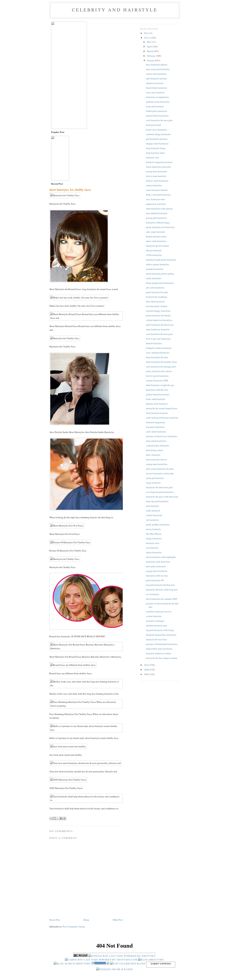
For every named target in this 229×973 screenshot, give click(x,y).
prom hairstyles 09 (155, 580)
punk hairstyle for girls (157, 292)
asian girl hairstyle (155, 106)
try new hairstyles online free (160, 473)
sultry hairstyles (153, 278)
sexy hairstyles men (155, 199)
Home (86, 919)
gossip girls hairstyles (156, 217)
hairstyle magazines (155, 422)
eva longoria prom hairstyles (160, 492)
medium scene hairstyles (158, 101)
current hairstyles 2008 (157, 380)
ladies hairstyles (154, 552)
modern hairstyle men (156, 625)
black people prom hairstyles (160, 282)
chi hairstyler (152, 519)
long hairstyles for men (157, 357)
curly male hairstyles (156, 431)
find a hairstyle (153, 454)
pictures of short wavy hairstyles (161, 436)
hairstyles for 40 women (157, 245)
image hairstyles (154, 538)
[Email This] (51, 818)
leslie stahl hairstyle (155, 399)
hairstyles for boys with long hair (161, 589)
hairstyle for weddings (156, 296)
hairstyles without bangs (158, 222)
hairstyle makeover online (158, 653)
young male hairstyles (156, 171)
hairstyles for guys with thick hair (162, 496)
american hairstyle (155, 83)
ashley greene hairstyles (157, 264)
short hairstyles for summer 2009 (161, 598)
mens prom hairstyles (156, 440)
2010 (147, 665)
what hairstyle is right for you (160, 385)
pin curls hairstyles (155, 287)
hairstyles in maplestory (157, 97)
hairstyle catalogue (155, 620)
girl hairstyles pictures (156, 138)
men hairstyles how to (156, 459)
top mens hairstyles (155, 427)
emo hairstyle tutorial (156, 78)
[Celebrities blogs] (127, 963)
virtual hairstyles (154, 515)
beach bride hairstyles (156, 87)
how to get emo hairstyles (158, 338)
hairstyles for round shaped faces (161, 408)
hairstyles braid (153, 125)
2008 (147, 674)
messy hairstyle (153, 529)
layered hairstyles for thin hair (160, 584)
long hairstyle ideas (155, 152)
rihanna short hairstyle (157, 403)
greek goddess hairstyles (158, 524)
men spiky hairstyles (156, 566)
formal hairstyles (154, 343)
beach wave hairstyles (156, 129)
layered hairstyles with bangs (160, 630)
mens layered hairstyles (157, 501)
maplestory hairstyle (156, 204)
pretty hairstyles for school (159, 371)
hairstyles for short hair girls (159, 487)
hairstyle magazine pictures (159, 162)
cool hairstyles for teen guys (159, 334)
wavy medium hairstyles (157, 352)
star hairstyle (152, 547)
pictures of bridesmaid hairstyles (161, 644)
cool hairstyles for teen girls (159, 120)
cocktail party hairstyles (157, 445)
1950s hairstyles (154, 255)
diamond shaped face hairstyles (161, 634)
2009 (147, 669)
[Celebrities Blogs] (108, 963)
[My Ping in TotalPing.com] (80, 955)
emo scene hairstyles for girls (160, 468)
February (151, 55)
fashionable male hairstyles (159, 648)
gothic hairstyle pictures (157, 394)
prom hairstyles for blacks (158, 315)
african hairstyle (154, 250)
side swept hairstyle (155, 231)
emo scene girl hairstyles (158, 69)
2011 (147, 37)
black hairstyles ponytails (158, 166)
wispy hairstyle (153, 482)
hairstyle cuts (152, 157)
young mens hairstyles (156, 464)
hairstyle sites (152, 543)
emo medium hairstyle (156, 213)
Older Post (118, 919)
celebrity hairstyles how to (159, 611)
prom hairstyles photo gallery (160, 273)
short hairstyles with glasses (159, 208)
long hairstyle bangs (156, 148)
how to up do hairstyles (157, 375)
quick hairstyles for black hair (160, 227)
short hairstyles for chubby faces (161, 361)
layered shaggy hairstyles (158, 310)
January (151, 60)
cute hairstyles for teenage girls (161, 366)
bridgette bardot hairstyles (158, 348)
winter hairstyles (154, 185)
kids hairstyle (152, 505)
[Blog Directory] (151, 959)
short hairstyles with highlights (161, 557)
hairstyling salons (154, 450)
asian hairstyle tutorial (157, 190)
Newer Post (54, 919)
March (150, 51)
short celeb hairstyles (156, 241)
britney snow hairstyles (157, 180)
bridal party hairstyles (156, 111)
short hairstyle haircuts (157, 413)
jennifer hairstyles (154, 269)
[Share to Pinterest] (64, 818)
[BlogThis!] (54, 818)
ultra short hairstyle (155, 301)
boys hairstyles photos (156, 64)
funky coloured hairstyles (158, 194)
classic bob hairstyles (156, 73)
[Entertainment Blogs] (99, 963)
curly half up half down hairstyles (162, 417)
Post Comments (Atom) (74, 926)
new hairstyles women (156, 306)
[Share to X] (58, 818)
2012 (147, 33)
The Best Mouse (154, 533)
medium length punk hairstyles (161, 259)
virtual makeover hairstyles (159, 320)
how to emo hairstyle (156, 176)
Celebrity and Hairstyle (114, 10)
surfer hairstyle (153, 510)
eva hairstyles (152, 594)
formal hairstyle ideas (156, 236)
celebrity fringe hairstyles (158, 134)
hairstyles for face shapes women (161, 658)
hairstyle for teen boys (156, 639)
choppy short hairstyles (157, 143)
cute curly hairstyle (155, 92)
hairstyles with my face (157, 575)
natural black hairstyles (157, 115)
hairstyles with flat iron (157, 389)
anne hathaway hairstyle (157, 329)
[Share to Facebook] (61, 818)
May (149, 41)
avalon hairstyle (154, 616)
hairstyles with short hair (158, 561)
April (149, 46)
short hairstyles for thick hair (160, 324)
